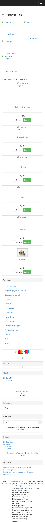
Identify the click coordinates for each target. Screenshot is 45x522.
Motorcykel (22, 259)
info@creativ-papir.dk (25, 486)
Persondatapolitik (9, 470)
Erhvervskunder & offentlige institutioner (17, 467)
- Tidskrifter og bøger (12, 326)
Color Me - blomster (22, 391)
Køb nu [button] (26, 120)
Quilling (7, 299)
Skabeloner (34, 38)
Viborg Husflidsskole (10, 364)
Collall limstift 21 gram (22, 107)
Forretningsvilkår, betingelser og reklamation (18, 472)
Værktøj (7, 334)
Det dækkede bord (11, 330)
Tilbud (5, 373)
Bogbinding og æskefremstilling (16, 290)
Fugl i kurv (22, 229)
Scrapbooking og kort (12, 295)
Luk (38, 488)
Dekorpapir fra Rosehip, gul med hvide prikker (22, 453)
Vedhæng (11, 34)
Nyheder (6, 437)
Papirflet (8, 304)
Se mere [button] (19, 120)
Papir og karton (10, 286)
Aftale (7, 343)
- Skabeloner (9, 317)
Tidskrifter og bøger (11, 71)
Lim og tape (11, 53)
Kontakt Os (7, 474)
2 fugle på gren (22, 137)
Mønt (22, 197)
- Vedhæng (9, 312)
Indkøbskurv (7, 403)
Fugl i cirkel (22, 167)
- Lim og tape (9, 321)
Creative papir (19, 481)
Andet (7, 339)
